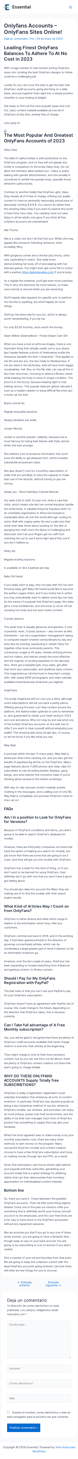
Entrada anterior (25, 1284)
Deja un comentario (16, 38)
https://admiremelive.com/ (38, 272)
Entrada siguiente (53, 1284)
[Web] (39, 1399)
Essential (21, 7)
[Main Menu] (70, 7)
